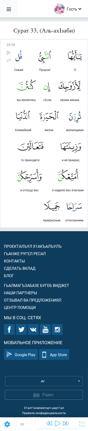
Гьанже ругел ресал (25, 253)
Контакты (14, 260)
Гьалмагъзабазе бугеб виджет (36, 285)
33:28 (11, 44)
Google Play (25, 354)
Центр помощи (20, 307)
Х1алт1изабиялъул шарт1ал (44, 408)
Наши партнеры (20, 292)
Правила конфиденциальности (44, 413)
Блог (9, 275)
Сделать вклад (19, 268)
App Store (58, 354)
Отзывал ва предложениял (32, 300)
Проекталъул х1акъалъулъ (33, 246)
